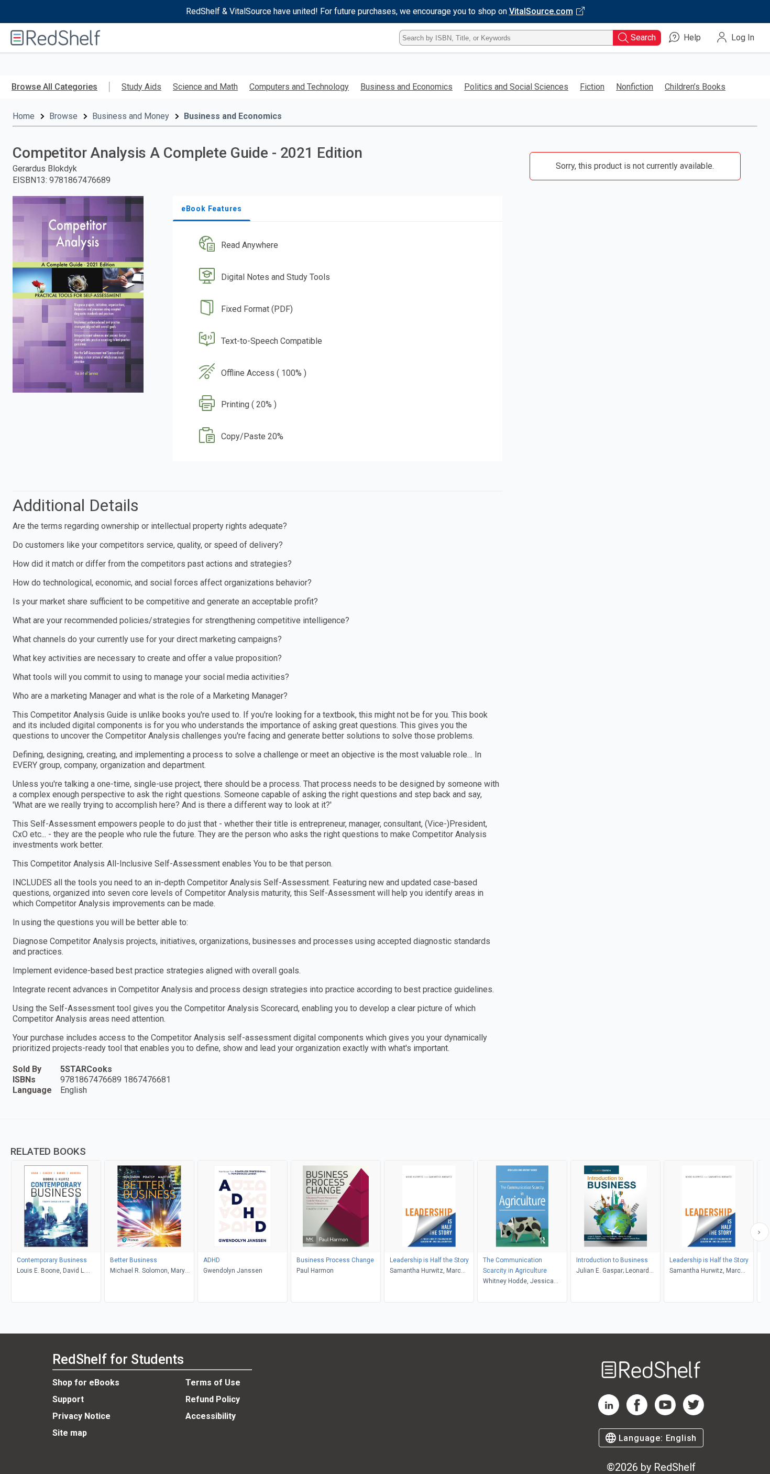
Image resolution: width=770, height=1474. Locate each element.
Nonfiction (634, 87)
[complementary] (385, 1212)
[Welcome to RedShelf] (55, 37)
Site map (69, 1433)
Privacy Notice (81, 1416)
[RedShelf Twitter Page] (693, 1412)
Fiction (592, 87)
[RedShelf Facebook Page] (636, 1412)
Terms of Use (212, 1383)
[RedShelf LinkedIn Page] (608, 1412)
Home (24, 116)
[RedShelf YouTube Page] (665, 1412)
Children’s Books (695, 87)
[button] (340, 246)
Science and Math (205, 87)
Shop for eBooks (85, 1383)
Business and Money (130, 116)
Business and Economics (406, 87)
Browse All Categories (54, 87)
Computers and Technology (299, 87)
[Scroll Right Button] (759, 1231)
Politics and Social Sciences (516, 87)
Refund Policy (212, 1399)
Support (68, 1399)
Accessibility (210, 1416)
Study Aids (141, 87)
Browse (63, 116)
